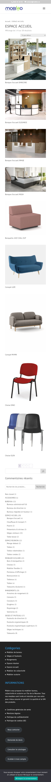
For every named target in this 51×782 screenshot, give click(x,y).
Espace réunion (13, 663)
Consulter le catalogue (17, 750)
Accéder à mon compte (17, 759)
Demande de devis (15, 740)
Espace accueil (13, 667)
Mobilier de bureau (14, 652)
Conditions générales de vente (19, 710)
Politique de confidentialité (17, 717)
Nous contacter (14, 730)
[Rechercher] (43, 471)
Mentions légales (13, 713)
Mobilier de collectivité (16, 671)
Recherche (40, 487)
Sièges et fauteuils (14, 656)
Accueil (7, 21)
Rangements (12, 660)
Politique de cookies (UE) (16, 721)
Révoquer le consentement (26, 778)
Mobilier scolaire (13, 675)
